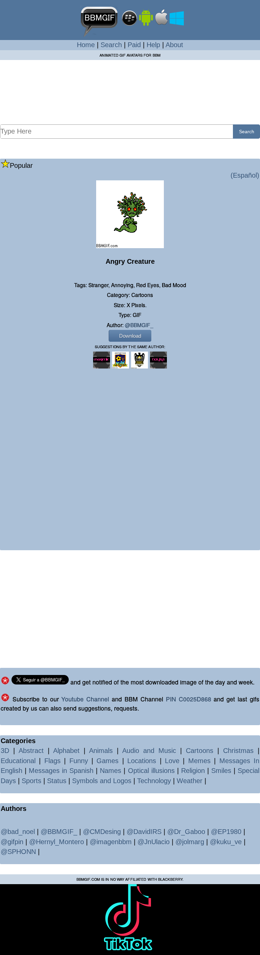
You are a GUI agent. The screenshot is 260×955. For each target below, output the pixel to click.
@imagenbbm (111, 841)
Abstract (31, 750)
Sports (31, 780)
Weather (189, 780)
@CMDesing (102, 831)
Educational (18, 760)
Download (130, 336)
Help (153, 44)
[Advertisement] (130, 92)
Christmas (238, 750)
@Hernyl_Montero (56, 841)
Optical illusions (151, 770)
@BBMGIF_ (139, 325)
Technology (154, 780)
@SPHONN (18, 851)
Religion (193, 770)
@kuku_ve (226, 841)
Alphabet (66, 750)
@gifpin (12, 841)
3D (5, 750)
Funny (78, 760)
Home (86, 44)
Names (110, 770)
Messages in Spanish (61, 770)
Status (56, 780)
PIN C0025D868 (188, 699)
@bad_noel (18, 831)
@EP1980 (226, 831)
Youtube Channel (85, 699)
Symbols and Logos (101, 780)
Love (172, 760)
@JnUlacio (153, 841)
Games (107, 760)
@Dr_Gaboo (186, 831)
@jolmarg (189, 841)
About (174, 44)
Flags (52, 760)
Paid (134, 44)
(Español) (245, 175)
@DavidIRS (144, 831)
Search (111, 44)
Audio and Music (149, 750)
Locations (141, 760)
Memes (199, 760)
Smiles (221, 770)
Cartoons (199, 750)
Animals (101, 750)
